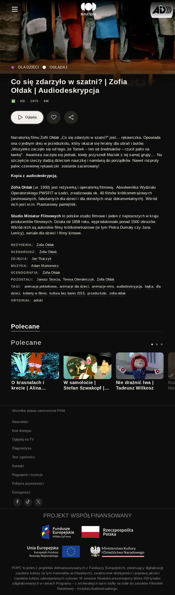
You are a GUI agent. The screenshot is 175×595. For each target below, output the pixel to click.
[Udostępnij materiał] (71, 117)
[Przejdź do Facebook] (17, 502)
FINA (61, 411)
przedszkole (97, 293)
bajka (149, 286)
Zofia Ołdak (45, 245)
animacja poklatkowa (41, 286)
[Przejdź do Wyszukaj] (161, 9)
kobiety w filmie (34, 293)
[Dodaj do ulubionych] (54, 117)
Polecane (25, 326)
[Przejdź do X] (38, 502)
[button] (152, 344)
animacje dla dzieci (74, 286)
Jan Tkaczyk (41, 259)
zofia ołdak (117, 293)
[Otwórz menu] (15, 9)
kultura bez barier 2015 (67, 293)
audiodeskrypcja (129, 286)
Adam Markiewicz (45, 266)
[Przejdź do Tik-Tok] (28, 502)
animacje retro (103, 286)
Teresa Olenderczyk (78, 279)
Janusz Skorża (48, 279)
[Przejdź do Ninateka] (88, 9)
